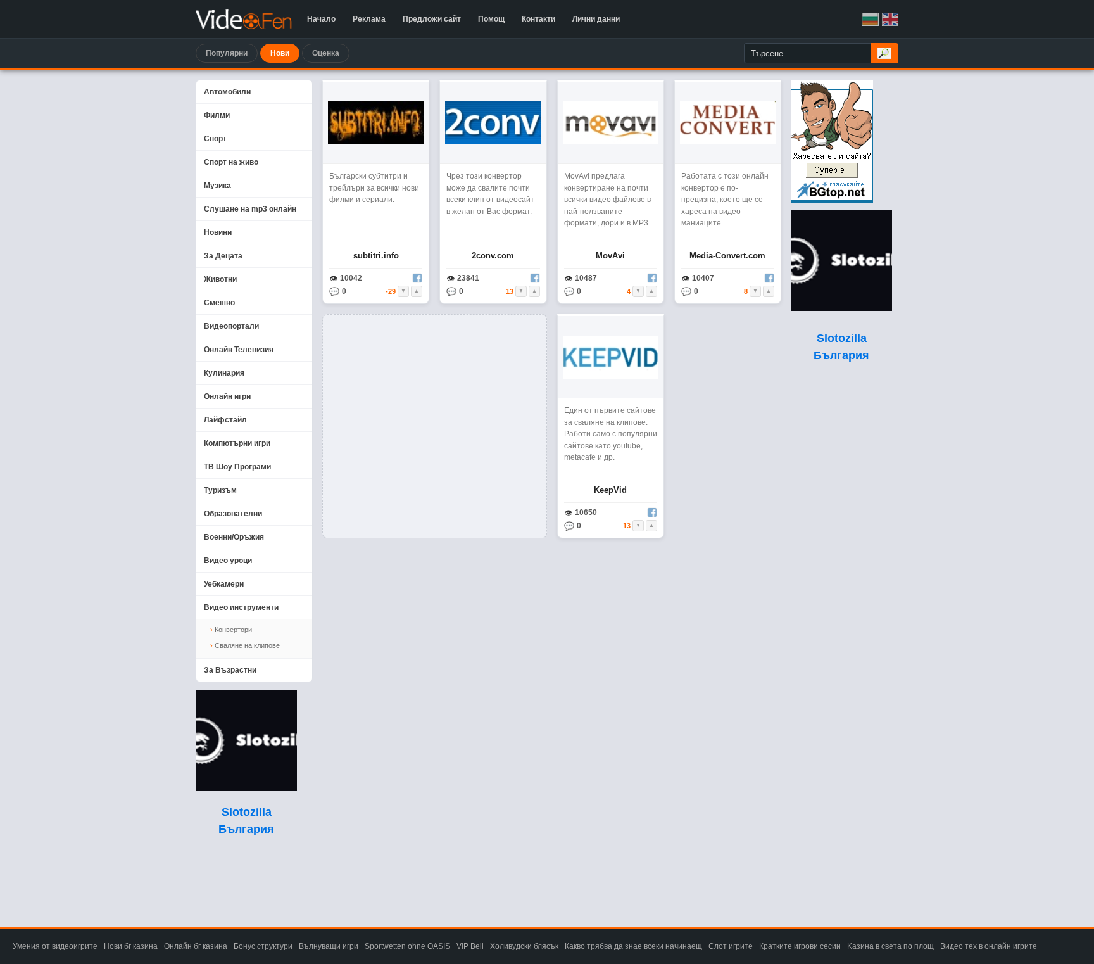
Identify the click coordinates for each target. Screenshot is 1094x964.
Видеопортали (231, 326)
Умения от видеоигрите (55, 946)
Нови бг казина (131, 946)
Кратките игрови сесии (800, 946)
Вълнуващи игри (328, 946)
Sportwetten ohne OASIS (407, 946)
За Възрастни (230, 670)
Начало (321, 19)
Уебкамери (224, 584)
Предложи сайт (432, 19)
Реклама (369, 19)
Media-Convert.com (727, 255)
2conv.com (493, 255)
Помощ (491, 19)
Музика (217, 185)
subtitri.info (376, 255)
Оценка (325, 53)
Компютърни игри (237, 443)
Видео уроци (228, 560)
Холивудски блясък (524, 946)
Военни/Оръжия (234, 537)
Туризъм (220, 490)
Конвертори (233, 629)
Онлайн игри (227, 396)
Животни (220, 279)
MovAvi (610, 255)
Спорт (215, 138)
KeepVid (610, 490)
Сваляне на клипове (247, 645)
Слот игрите (730, 946)
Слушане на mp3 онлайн (250, 209)
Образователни (233, 513)
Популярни (227, 53)
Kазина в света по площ (890, 946)
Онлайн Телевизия (239, 349)
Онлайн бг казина (195, 946)
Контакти (538, 19)
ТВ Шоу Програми (237, 466)
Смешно (219, 302)
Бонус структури (263, 946)
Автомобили (227, 91)
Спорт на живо (231, 162)
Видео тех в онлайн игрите (988, 946)
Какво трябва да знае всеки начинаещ (633, 946)
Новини (218, 232)
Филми (217, 115)
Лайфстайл (225, 419)
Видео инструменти (241, 607)
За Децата (223, 255)
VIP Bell (470, 946)
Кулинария (224, 373)
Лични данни (596, 19)
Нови (279, 53)
